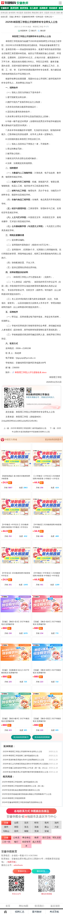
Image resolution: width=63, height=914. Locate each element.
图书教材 (37, 911)
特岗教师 (53, 8)
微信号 (33, 31)
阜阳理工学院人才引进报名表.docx (30, 372)
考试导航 (54, 911)
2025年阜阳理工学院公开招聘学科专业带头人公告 (22, 752)
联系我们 (39, 906)
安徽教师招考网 (28, 17)
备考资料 (12, 13)
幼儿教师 (34, 8)
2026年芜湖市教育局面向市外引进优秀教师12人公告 (23, 760)
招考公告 (48, 17)
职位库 (53, 13)
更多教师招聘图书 (53, 439)
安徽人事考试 (14, 17)
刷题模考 (23, 31)
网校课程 (35, 13)
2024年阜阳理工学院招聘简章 (13, 798)
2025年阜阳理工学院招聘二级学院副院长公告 (28, 428)
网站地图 (23, 906)
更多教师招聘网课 (42, 737)
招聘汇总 (19, 911)
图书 (41, 13)
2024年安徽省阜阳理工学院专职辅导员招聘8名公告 (22, 802)
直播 (58, 13)
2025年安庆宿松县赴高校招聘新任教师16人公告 (21, 790)
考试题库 (19, 13)
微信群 (43, 31)
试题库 (47, 13)
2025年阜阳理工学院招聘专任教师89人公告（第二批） (23, 786)
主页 (5, 911)
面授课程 (27, 13)
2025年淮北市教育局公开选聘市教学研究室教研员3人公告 (25, 772)
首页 (8, 906)
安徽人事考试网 (8, 3)
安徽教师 (22, 3)
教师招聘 (14, 8)
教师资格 (24, 8)
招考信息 (4, 13)
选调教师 (43, 8)
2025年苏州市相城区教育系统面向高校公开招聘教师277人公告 (26, 794)
